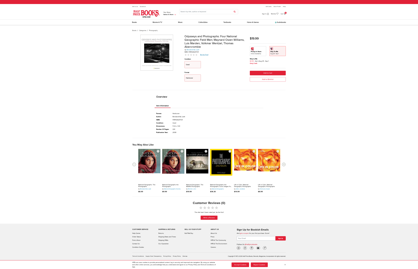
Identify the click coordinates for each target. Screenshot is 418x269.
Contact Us (136, 244)
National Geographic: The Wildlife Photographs (194, 185)
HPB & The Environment (219, 244)
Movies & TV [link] (157, 22)
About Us (214, 233)
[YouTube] (258, 248)
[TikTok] (264, 248)
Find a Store (136, 240)
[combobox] (208, 11)
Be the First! (204, 55)
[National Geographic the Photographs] (173, 165)
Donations (143, 6)
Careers (213, 247)
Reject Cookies (259, 265)
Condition (188, 59)
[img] (191, 55)
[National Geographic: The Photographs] (149, 165)
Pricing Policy (167, 256)
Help (284, 6)
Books (134, 30)
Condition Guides (138, 247)
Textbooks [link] (227, 22)
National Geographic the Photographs (170, 185)
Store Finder (277, 6)
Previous (134, 164)
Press (212, 237)
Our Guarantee (163, 244)
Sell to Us (135, 6)
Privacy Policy (177, 256)
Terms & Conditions (138, 256)
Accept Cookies (240, 265)
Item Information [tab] (162, 106)
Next (284, 164)
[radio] (258, 51)
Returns (161, 233)
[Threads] (251, 248)
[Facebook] (245, 248)
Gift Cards (268, 6)
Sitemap (185, 256)
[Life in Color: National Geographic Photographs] (245, 165)
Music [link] (180, 22)
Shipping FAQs (163, 240)
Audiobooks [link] (281, 22)
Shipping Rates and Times (167, 237)
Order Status (136, 237)
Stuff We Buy (189, 233)
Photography (153, 30)
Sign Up (280, 238)
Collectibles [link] (202, 22)
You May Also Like (143, 144)
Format (187, 72)
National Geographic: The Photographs (146, 185)
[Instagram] (238, 248)
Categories (142, 30)
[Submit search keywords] (235, 12)
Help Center (136, 233)
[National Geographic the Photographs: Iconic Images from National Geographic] (221, 165)
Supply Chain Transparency (154, 256)
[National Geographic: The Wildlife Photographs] (197, 165)
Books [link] (134, 22)
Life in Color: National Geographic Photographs (242, 185)
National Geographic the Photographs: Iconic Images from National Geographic (221, 186)
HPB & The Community (218, 240)
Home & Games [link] (253, 22)
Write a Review (209, 218)
